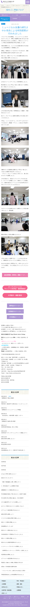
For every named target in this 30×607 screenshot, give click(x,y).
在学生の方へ (5, 587)
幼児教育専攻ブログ (25, 15)
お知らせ (8, 5)
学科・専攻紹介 (20, 581)
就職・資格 (19, 584)
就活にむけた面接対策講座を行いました (11, 542)
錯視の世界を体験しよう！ (7, 514)
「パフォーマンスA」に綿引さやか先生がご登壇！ (13, 570)
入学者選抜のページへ (15, 317)
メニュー (27, 2)
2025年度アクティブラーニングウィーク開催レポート (14, 432)
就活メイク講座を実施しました (8, 522)
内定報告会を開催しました (7, 554)
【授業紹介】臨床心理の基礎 (8, 421)
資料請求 (22, 596)
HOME (2, 5)
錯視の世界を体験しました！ (8, 438)
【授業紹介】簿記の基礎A (7, 398)
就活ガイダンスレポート (7, 477)
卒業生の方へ (20, 587)
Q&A (10, 598)
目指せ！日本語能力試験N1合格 (9, 566)
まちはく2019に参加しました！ (9, 474)
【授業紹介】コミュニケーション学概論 (11, 409)
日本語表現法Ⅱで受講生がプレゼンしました (12, 534)
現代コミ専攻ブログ (16, 5)
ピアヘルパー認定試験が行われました (10, 510)
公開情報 (19, 590)
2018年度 (3, 461)
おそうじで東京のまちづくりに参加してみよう (12, 506)
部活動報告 (15, 18)
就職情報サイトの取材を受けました (10, 490)
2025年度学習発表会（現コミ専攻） (10, 427)
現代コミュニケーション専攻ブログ (5, 19)
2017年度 (3, 465)
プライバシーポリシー (17, 598)
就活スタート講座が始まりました (9, 530)
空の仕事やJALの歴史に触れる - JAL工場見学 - (12, 498)
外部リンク (4, 593)
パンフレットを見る (7, 596)
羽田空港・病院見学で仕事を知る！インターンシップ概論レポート (15, 404)
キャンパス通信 (15, 15)
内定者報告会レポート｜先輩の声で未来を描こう (13, 450)
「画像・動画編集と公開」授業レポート (11, 482)
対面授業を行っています (7, 526)
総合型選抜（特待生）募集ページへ (15, 275)
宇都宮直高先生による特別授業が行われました (12, 574)
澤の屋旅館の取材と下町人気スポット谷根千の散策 (13, 494)
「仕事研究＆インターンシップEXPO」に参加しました (14, 550)
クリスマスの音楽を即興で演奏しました (11, 518)
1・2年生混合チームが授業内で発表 (10, 486)
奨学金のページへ (15, 305)
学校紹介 (4, 581)
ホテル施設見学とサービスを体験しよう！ (11, 502)
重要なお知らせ (5, 15)
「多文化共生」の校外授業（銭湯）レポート (12, 415)
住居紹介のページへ (15, 311)
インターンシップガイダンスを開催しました (12, 546)
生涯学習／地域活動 (6, 590)
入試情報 (4, 584)
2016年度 (3, 469)
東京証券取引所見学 (6, 444)
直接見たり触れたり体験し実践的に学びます (12, 562)
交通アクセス (16, 596)
